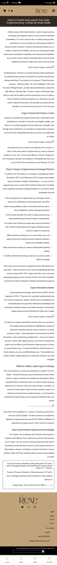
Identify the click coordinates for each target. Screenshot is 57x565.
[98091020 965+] (52, 536)
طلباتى (51, 516)
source (49, 485)
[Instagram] (35, 507)
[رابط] (12, 11)
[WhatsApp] (28, 507)
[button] (50, 3)
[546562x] (42, 11)
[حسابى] (7, 558)
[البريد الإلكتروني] (22, 507)
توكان (36, 548)
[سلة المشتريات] (4, 10)
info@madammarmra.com (39, 541)
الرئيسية (49, 562)
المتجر (35, 562)
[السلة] (21, 558)
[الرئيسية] (49, 558)
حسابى (51, 523)
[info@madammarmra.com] (52, 540)
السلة (52, 519)
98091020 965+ (44, 536)
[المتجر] (34, 558)
